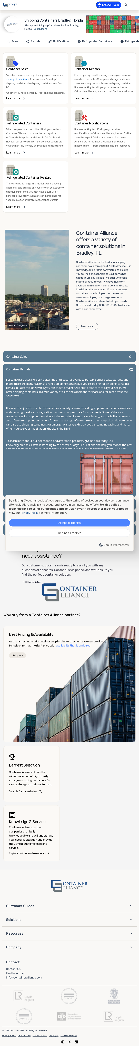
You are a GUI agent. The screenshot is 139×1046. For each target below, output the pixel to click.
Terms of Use (24, 1035)
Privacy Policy (9, 1035)
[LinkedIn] (76, 1042)
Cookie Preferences (116, 545)
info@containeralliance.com (24, 977)
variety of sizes (59, 392)
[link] (35, 78)
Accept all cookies (69, 523)
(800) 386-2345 (31, 582)
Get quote (17, 655)
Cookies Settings (69, 1035)
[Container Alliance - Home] (69, 886)
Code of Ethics (40, 1035)
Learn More (40, 29)
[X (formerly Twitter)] (69, 1042)
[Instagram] (63, 1042)
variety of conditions (17, 79)
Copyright (53, 1035)
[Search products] (126, 5)
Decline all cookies (69, 533)
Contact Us (13, 969)
